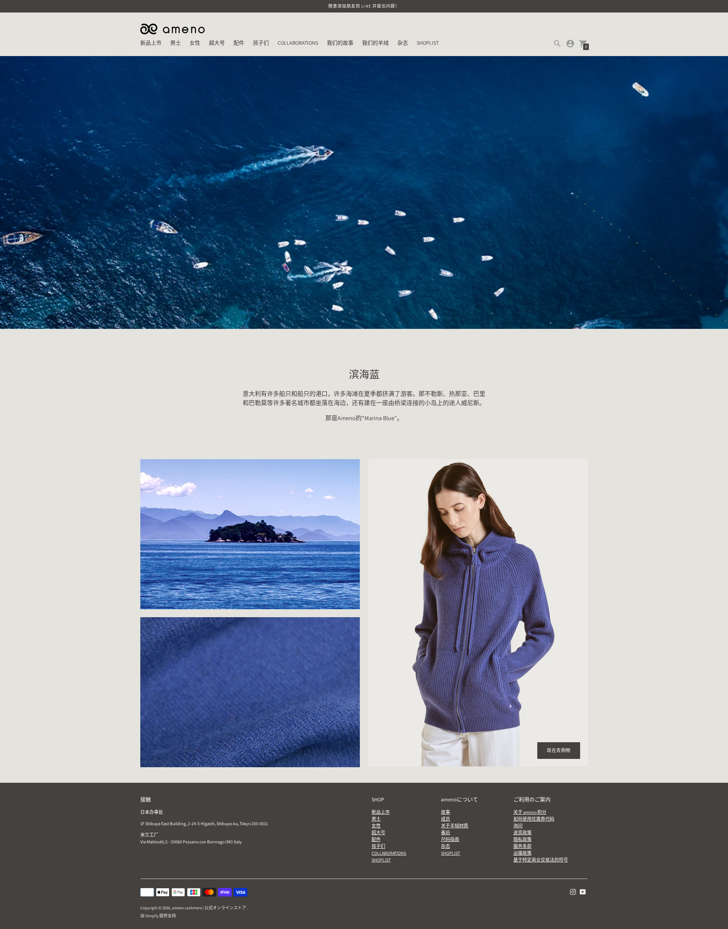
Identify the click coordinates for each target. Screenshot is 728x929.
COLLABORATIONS (298, 42)
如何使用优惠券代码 (533, 819)
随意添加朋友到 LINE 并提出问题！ (364, 6)
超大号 (217, 42)
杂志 (402, 42)
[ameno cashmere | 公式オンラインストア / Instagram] (573, 891)
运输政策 (522, 853)
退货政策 (522, 832)
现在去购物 (559, 750)
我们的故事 (340, 42)
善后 (445, 832)
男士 (175, 42)
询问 (517, 826)
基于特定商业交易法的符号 (540, 860)
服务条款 (522, 846)
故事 (445, 812)
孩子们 (261, 42)
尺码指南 (450, 839)
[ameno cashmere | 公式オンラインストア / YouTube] (583, 891)
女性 (195, 42)
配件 (239, 42)
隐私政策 (522, 839)
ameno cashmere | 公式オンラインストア (209, 907)
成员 (445, 819)
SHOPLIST (428, 42)
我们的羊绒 (375, 42)
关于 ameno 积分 (529, 812)
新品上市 (151, 42)
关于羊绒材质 (454, 826)
